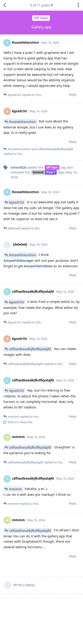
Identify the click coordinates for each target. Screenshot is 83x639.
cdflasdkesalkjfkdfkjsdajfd (30, 349)
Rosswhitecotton (22, 121)
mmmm (15, 489)
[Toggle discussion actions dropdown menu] (78, 5)
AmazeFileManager (18, 260)
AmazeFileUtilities (38, 266)
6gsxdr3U (16, 202)
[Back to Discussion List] (4, 5)
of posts (40, 5)
